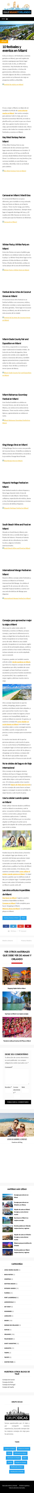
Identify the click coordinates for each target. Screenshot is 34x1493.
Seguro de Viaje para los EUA (20, 785)
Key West (7, 1307)
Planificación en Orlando (16, 1471)
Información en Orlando (13, 1457)
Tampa (6, 1353)
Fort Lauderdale (10, 1297)
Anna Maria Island (11, 1270)
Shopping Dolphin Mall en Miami (17, 988)
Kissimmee (8, 1311)
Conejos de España (8, 1387)
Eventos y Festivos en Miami (11, 918)
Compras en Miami (8, 903)
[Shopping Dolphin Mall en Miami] (16, 976)
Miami (4, 41)
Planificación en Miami (17, 1467)
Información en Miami (20, 1453)
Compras (7, 1279)
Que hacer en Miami (9, 898)
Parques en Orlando (20, 1462)
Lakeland (7, 1316)
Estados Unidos (10, 1288)
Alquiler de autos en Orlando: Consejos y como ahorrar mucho (22, 1237)
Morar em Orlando (11, 1325)
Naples (6, 1330)
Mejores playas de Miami (11, 909)
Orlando (7, 1334)
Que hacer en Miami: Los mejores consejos (16, 1014)
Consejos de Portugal (8, 1384)
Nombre (8, 1087)
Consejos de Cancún (8, 1380)
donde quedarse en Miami (21, 662)
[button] (3, 19)
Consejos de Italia (7, 1382)
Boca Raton (8, 1274)
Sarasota (7, 1348)
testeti (6, 1357)
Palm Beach (8, 1339)
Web (23, 1087)
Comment (23, 931)
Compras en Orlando (23, 1448)
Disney (9, 1453)
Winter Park (8, 1362)
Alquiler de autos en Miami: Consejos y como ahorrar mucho (22, 1212)
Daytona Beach (9, 1284)
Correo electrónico (16, 1089)
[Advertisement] (17, 1163)
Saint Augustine (10, 1343)
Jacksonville (9, 1302)
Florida (7, 1293)
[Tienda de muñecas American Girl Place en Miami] (17, 1027)
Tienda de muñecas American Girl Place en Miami (17, 1041)
